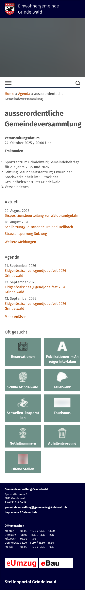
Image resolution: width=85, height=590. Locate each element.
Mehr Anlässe (15, 317)
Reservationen (23, 357)
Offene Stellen (22, 469)
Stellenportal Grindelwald (30, 581)
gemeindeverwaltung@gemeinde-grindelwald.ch (36, 507)
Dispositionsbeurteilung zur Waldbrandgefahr (42, 215)
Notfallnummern (23, 443)
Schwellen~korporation (23, 415)
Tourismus (62, 413)
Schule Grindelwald (22, 387)
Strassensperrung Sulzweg (26, 234)
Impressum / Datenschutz (21, 512)
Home (9, 94)
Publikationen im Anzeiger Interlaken (62, 359)
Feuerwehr (62, 387)
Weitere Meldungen (20, 242)
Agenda (24, 94)
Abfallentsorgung (62, 443)
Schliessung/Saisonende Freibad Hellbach (39, 227)
